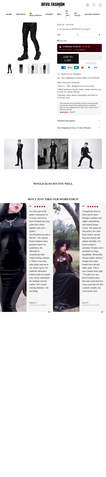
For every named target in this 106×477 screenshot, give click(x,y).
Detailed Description (66, 121)
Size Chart (63, 40)
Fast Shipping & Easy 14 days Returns (74, 128)
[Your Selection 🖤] (100, 4)
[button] (35, 14)
